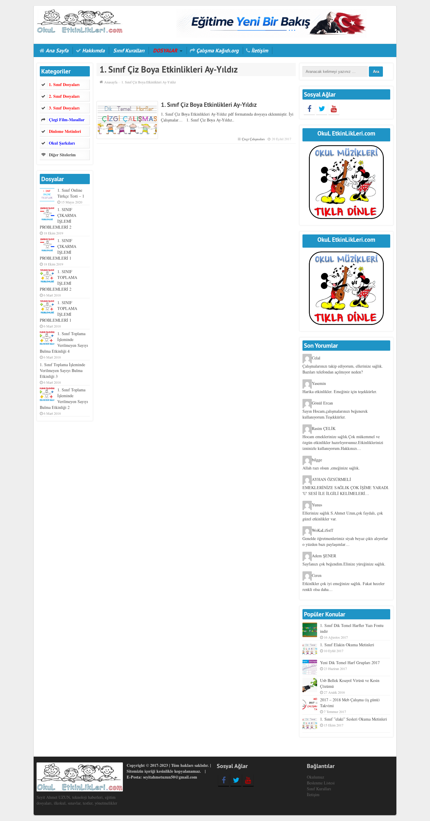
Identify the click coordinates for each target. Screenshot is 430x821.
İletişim (259, 50)
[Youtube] (333, 108)
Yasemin (319, 383)
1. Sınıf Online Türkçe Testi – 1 (70, 193)
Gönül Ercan (322, 403)
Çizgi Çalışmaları (253, 139)
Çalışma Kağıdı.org (217, 50)
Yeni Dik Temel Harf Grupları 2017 (350, 662)
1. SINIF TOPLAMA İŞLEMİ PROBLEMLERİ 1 (58, 311)
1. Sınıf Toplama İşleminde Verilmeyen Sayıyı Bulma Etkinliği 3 (62, 370)
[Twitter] (321, 108)
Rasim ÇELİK (324, 428)
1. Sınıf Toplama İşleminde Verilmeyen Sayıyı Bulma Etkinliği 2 (64, 398)
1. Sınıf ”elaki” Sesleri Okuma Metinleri (353, 719)
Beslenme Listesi (321, 783)
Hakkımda (93, 50)
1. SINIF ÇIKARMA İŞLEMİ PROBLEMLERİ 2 (58, 218)
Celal (316, 358)
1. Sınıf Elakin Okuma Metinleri (347, 644)
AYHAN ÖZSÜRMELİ (331, 479)
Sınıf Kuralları (129, 50)
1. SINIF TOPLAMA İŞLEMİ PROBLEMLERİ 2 (58, 280)
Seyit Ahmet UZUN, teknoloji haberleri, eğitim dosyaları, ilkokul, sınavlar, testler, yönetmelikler (77, 800)
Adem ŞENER (324, 556)
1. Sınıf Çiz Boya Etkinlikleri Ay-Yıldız (209, 105)
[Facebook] (309, 108)
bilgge (317, 460)
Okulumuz (315, 777)
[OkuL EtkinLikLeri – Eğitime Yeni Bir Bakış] (80, 20)
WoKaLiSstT (322, 530)
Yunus (317, 505)
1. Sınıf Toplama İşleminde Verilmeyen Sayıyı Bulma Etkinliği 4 (64, 342)
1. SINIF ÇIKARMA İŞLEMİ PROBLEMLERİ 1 (58, 249)
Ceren (316, 575)
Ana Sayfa (57, 50)
